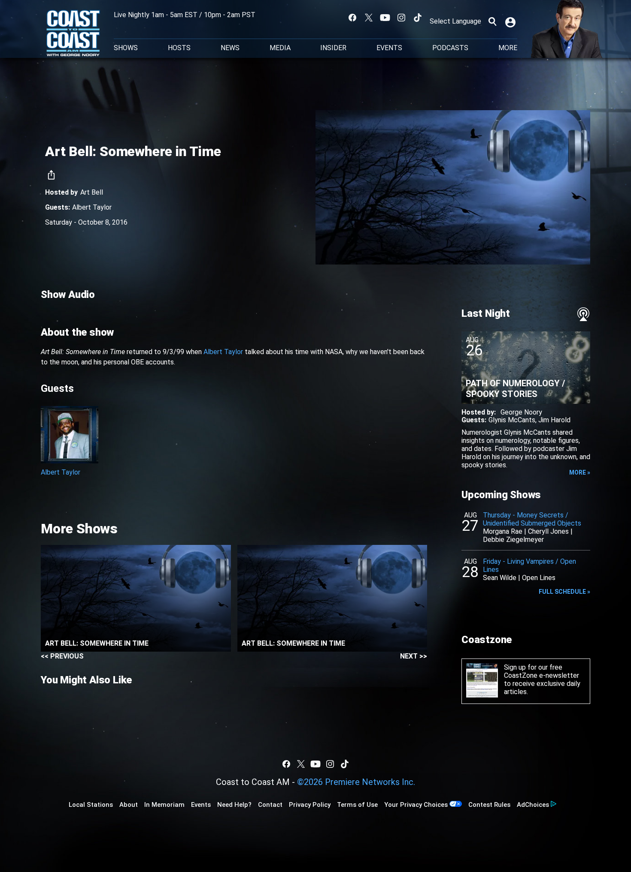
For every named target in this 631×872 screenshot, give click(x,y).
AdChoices (533, 805)
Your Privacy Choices (416, 805)
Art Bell (91, 192)
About (128, 805)
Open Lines (538, 578)
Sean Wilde (499, 578)
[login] (511, 21)
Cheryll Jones (548, 531)
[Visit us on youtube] (385, 17)
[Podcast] (583, 314)
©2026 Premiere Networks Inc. (356, 782)
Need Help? (234, 805)
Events (389, 48)
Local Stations (91, 805)
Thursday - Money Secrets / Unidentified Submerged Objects (532, 519)
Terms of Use (357, 805)
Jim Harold (554, 420)
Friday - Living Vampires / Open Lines (529, 565)
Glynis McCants (511, 420)
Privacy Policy (310, 805)
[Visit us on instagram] (401, 17)
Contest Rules (489, 805)
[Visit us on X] (369, 17)
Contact (270, 805)
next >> (413, 656)
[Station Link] (73, 34)
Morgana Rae (502, 531)
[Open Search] (492, 21)
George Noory (521, 412)
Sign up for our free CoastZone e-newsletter (541, 671)
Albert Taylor (92, 207)
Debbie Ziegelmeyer (513, 539)
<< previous (62, 656)
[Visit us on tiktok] (418, 17)
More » (579, 472)
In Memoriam (164, 805)
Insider (333, 48)
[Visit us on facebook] (352, 17)
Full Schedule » (564, 591)
